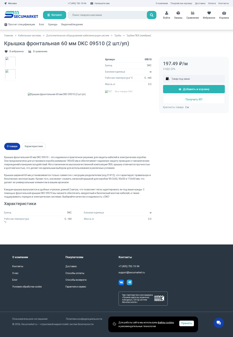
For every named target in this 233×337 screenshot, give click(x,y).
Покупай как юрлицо (181, 3)
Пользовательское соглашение (30, 319)
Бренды (52, 24)
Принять (186, 323)
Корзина (224, 17)
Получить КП (194, 99)
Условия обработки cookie (27, 286)
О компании (162, 3)
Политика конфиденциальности (84, 319)
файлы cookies (166, 322)
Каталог (57, 15)
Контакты (224, 3)
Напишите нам (102, 3)
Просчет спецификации (21, 24)
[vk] (123, 283)
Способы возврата (75, 279)
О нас (15, 273)
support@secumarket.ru (132, 272)
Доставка (200, 3)
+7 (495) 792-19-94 (77, 3)
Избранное (209, 17)
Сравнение (192, 17)
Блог (41, 24)
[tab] (12, 146)
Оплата (212, 3)
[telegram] (129, 283)
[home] (23, 15)
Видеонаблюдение (72, 24)
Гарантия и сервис (75, 286)
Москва (12, 3)
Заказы (178, 17)
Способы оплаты (74, 273)
